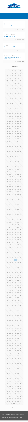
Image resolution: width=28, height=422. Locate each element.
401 (18, 237)
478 (15, 270)
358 (15, 219)
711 (12, 368)
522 (20, 287)
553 (7, 302)
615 (12, 328)
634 (15, 335)
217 (7, 161)
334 (15, 209)
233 (18, 166)
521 (18, 287)
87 (12, 106)
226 (15, 164)
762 (20, 388)
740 (10, 381)
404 (10, 239)
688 (15, 358)
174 (20, 141)
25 (7, 80)
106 (15, 113)
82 (15, 103)
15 (12, 75)
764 (10, 391)
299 (18, 194)
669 (12, 350)
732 (20, 376)
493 (7, 277)
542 (10, 297)
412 (15, 242)
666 (20, 348)
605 (18, 323)
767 (18, 391)
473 (18, 267)
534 (20, 292)
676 (15, 353)
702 (20, 363)
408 (20, 239)
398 (10, 237)
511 (7, 285)
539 (18, 295)
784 (15, 398)
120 (20, 118)
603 (12, 323)
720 (20, 371)
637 (7, 338)
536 (10, 295)
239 (18, 169)
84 (20, 103)
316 (15, 202)
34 (15, 83)
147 (12, 131)
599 (18, 320)
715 (7, 371)
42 (20, 85)
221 (18, 161)
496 (15, 277)
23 (18, 78)
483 (12, 272)
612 (20, 325)
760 (15, 388)
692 (10, 361)
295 (7, 194)
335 (18, 209)
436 (15, 252)
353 (18, 217)
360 (20, 219)
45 (12, 88)
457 (7, 262)
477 (12, 270)
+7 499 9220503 (9, 1)
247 (7, 174)
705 (12, 366)
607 (7, 325)
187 (7, 149)
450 (20, 257)
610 (15, 325)
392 (10, 234)
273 (12, 184)
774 (20, 393)
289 (7, 191)
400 (15, 237)
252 (20, 174)
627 (12, 333)
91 (7, 108)
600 (20, 320)
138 (20, 126)
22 (15, 78)
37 (7, 85)
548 (10, 300)
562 (15, 305)
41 (18, 85)
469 (7, 267)
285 (12, 189)
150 (20, 131)
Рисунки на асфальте (9, 36)
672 (20, 350)
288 (20, 189)
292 (15, 191)
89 (18, 106)
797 (19, 403)
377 (18, 227)
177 (12, 143)
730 (15, 376)
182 (10, 146)
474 (20, 267)
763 (7, 391)
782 (10, 398)
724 (15, 373)
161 (18, 136)
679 (7, 355)
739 (7, 381)
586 (15, 315)
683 (18, 355)
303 (12, 196)
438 (20, 252)
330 (20, 207)
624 (20, 330)
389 (18, 232)
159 (12, 136)
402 (20, 237)
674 (10, 353)
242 (10, 171)
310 (15, 199)
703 (7, 366)
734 (10, 378)
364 (15, 222)
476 (10, 270)
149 (18, 131)
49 (7, 90)
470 (10, 267)
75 (12, 101)
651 (12, 343)
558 (20, 302)
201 (12, 154)
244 (15, 171)
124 (15, 121)
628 (15, 333)
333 (12, 209)
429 (12, 249)
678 (20, 353)
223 (7, 164)
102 (20, 111)
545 (18, 297)
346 (15, 214)
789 (12, 401)
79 (7, 103)
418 (15, 244)
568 (15, 308)
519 (12, 287)
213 (12, 159)
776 (10, 396)
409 (7, 242)
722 (10, 373)
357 (12, 219)
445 (7, 257)
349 (7, 217)
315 (12, 202)
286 (15, 189)
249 (12, 174)
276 (20, 184)
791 (18, 401)
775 (7, 396)
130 (15, 123)
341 (18, 212)
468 (20, 265)
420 (20, 244)
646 (15, 340)
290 (10, 191)
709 (7, 368)
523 (7, 290)
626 (10, 333)
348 (20, 214)
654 (20, 343)
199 (7, 154)
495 (12, 277)
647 (18, 340)
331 (7, 209)
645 (12, 340)
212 (10, 159)
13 (7, 75)
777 (12, 396)
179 (18, 143)
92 (10, 108)
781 (7, 398)
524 (10, 290)
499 (7, 280)
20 (10, 78)
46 (15, 88)
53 (18, 90)
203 (18, 154)
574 (15, 310)
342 (20, 212)
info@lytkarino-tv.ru (19, 1)
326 (10, 207)
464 (10, 265)
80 (10, 103)
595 (7, 320)
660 (20, 345)
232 (15, 166)
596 (10, 320)
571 (7, 310)
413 (18, 242)
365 (18, 222)
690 (20, 358)
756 (20, 386)
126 (20, 121)
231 (12, 166)
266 (10, 181)
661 (7, 348)
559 (7, 305)
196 (15, 151)
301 (7, 196)
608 (10, 325)
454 (15, 260)
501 (12, 280)
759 (12, 388)
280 (15, 186)
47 (18, 88)
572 (10, 310)
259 (7, 179)
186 (20, 146)
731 (18, 376)
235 (7, 169)
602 (10, 323)
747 (12, 383)
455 (18, 260)
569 (18, 308)
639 (12, 338)
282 (20, 186)
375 (12, 227)
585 (12, 315)
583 (7, 315)
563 (18, 305)
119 (18, 118)
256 (15, 176)
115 (7, 118)
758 (10, 388)
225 (12, 164)
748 (15, 383)
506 (10, 282)
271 (7, 184)
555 (12, 302)
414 (20, 242)
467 (18, 265)
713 (18, 368)
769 (7, 393)
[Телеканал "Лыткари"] (14, 5)
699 (12, 363)
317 (18, 202)
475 (7, 270)
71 (18, 98)
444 (20, 255)
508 (15, 282)
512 (10, 285)
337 (7, 212)
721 (7, 373)
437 (18, 252)
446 (10, 257)
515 (18, 285)
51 (12, 90)
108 (20, 113)
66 (20, 96)
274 (15, 184)
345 (12, 214)
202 (15, 154)
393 (12, 234)
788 (10, 401)
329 (18, 207)
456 (20, 260)
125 (18, 121)
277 (7, 186)
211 (7, 159)
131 (18, 123)
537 (12, 295)
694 (15, 361)
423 (12, 247)
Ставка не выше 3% (9, 46)
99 (12, 111)
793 (8, 403)
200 (10, 154)
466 (15, 265)
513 (12, 285)
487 (7, 275)
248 (10, 174)
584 (10, 315)
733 (7, 378)
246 (20, 171)
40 (15, 85)
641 (18, 338)
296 (10, 194)
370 (15, 224)
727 (7, 376)
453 (12, 260)
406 (15, 239)
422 (10, 247)
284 (10, 189)
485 (18, 272)
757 (7, 388)
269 (18, 181)
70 (15, 98)
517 (7, 287)
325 (7, 207)
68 (10, 98)
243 (12, 171)
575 (18, 310)
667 (7, 350)
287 (18, 189)
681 (12, 355)
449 (18, 257)
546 (20, 297)
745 (7, 383)
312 (20, 199)
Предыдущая (15, 66)
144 (20, 128)
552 (20, 300)
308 (10, 199)
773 (18, 393)
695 (18, 361)
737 (18, 378)
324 (20, 204)
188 (10, 149)
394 (15, 234)
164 (10, 138)
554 (10, 302)
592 (15, 318)
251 (18, 174)
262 (15, 179)
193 (7, 151)
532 (15, 292)
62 (10, 96)
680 (10, 355)
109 (7, 116)
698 (10, 363)
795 (14, 403)
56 (10, 93)
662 (10, 348)
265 (7, 181)
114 (20, 116)
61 (7, 96)
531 (12, 292)
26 (10, 80)
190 (15, 149)
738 (20, 378)
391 (7, 234)
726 (20, 373)
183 (12, 146)
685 (7, 358)
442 (15, 255)
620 (10, 330)
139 (7, 128)
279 (12, 186)
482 (10, 272)
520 (15, 287)
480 (20, 270)
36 (20, 83)
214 (15, 159)
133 (7, 126)
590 (10, 318)
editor (7, 23)
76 (15, 101)
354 (20, 217)
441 (12, 255)
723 (12, 373)
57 (12, 93)
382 (15, 229)
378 (20, 227)
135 (12, 126)
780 (20, 396)
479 (18, 270)
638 (10, 338)
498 (20, 277)
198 (20, 151)
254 (10, 176)
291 (12, 191)
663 (12, 348)
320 (10, 204)
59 (18, 93)
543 (12, 297)
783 (12, 398)
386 (10, 232)
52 (15, 90)
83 (18, 103)
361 (7, 222)
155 (18, 133)
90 (20, 106)
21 (12, 78)
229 (7, 166)
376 (15, 227)
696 (20, 361)
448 (15, 257)
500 (10, 280)
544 (15, 297)
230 (10, 166)
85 (7, 106)
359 (18, 219)
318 (20, 202)
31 (7, 83)
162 (20, 136)
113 (18, 116)
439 (7, 255)
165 (12, 138)
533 (18, 292)
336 (20, 209)
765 (12, 391)
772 (15, 393)
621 (12, 330)
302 (10, 196)
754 (15, 386)
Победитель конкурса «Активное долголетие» (12, 58)
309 (12, 199)
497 (18, 277)
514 (15, 285)
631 (7, 335)
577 (7, 313)
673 (7, 353)
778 (15, 396)
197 (18, 151)
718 (15, 371)
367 (7, 224)
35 (18, 83)
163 (7, 138)
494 (10, 277)
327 (12, 207)
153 (12, 133)
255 (12, 176)
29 (18, 80)
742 (15, 381)
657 (12, 345)
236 (10, 169)
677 (18, 353)
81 (12, 103)
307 (7, 199)
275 (18, 184)
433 (7, 252)
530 (10, 292)
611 (18, 325)
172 (15, 141)
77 (18, 101)
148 (15, 131)
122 (10, 121)
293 (18, 191)
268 (15, 181)
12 (20, 73)
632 (10, 335)
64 (15, 96)
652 (15, 343)
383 (18, 229)
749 (18, 383)
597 (12, 320)
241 (7, 171)
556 (15, 302)
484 (15, 272)
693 (12, 361)
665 (18, 348)
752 (10, 386)
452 (10, 260)
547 (7, 300)
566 (10, 308)
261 (12, 179)
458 (10, 262)
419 (18, 244)
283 (7, 189)
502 (15, 280)
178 (15, 143)
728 (10, 376)
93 (12, 108)
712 (15, 368)
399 (12, 237)
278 (10, 186)
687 (12, 358)
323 (18, 204)
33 (12, 83)
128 (10, 123)
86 (10, 106)
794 (11, 403)
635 (18, 335)
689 (18, 358)
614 (10, 328)
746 (10, 383)
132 (20, 123)
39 (12, 85)
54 (20, 90)
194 (10, 151)
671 (18, 350)
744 (20, 381)
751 (7, 386)
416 (10, 244)
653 (18, 343)
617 (18, 328)
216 (20, 159)
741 (12, 381)
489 (12, 275)
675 (12, 353)
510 (20, 282)
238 (15, 169)
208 (15, 156)
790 (15, 401)
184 (15, 146)
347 (18, 214)
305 (18, 196)
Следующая (13, 407)
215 (18, 159)
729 (12, 376)
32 (10, 83)
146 (10, 131)
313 (7, 202)
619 (7, 330)
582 (20, 313)
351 (12, 217)
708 (20, 366)
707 (18, 366)
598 (15, 320)
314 (10, 202)
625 (7, 333)
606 (20, 323)
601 (7, 323)
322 (15, 204)
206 (10, 156)
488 (10, 275)
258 (20, 176)
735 (12, 378)
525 (12, 290)
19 (7, 78)
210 (20, 156)
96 (20, 108)
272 (10, 184)
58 (15, 93)
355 (7, 219)
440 (10, 255)
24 (20, 78)
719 (18, 371)
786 (20, 398)
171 (12, 141)
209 (18, 156)
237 (12, 169)
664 (15, 348)
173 (18, 141)
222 (20, 161)
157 (7, 136)
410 (10, 242)
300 (20, 194)
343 (7, 214)
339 (12, 212)
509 (18, 282)
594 (20, 318)
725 (18, 373)
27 (12, 80)
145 (7, 131)
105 (12, 113)
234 (20, 166)
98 (10, 111)
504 (20, 280)
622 (15, 330)
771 (12, 393)
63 (12, 96)
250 (15, 174)
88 (15, 106)
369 (12, 224)
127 (7, 123)
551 (18, 300)
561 (12, 305)
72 (20, 98)
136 (15, 126)
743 (18, 381)
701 (18, 363)
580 (15, 313)
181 (7, 146)
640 (15, 338)
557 (18, 302)
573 (12, 310)
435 (12, 252)
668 (10, 350)
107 (18, 113)
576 (20, 310)
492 (20, 275)
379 (7, 229)
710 (10, 368)
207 (12, 156)
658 (15, 345)
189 (12, 149)
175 (7, 143)
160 (15, 136)
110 (10, 116)
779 (18, 396)
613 (7, 328)
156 (20, 133)
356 (10, 219)
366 (20, 222)
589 (7, 318)
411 (12, 242)
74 (10, 101)
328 (15, 207)
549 (12, 300)
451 (7, 260)
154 (15, 133)
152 (10, 133)
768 (20, 391)
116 (10, 118)
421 (7, 247)
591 (12, 318)
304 (15, 196)
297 (12, 194)
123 (12, 121)
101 (18, 111)
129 (12, 123)
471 (12, 267)
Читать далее (21, 29)
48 (20, 88)
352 (15, 217)
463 (7, 265)
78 (20, 101)
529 (7, 292)
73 (7, 101)
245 (18, 171)
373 (7, 227)
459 (12, 262)
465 (12, 265)
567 (12, 308)
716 (10, 371)
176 (10, 143)
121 (7, 121)
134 (10, 126)
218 (10, 161)
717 (12, 371)
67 (7, 98)
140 (10, 128)
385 (7, 232)
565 (7, 308)
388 (15, 232)
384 (20, 229)
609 (12, 325)
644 (10, 340)
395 (18, 234)
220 (15, 161)
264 (20, 179)
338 (10, 212)
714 (20, 368)
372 (20, 224)
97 (7, 111)
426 (20, 247)
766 (15, 391)
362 (10, 222)
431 (18, 249)
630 (20, 333)
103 (7, 113)
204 (20, 154)
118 (15, 118)
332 (10, 209)
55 (7, 93)
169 (7, 141)
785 (18, 398)
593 (18, 318)
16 (15, 75)
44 (10, 88)
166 (15, 138)
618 (20, 328)
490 (15, 275)
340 (15, 212)
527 (18, 290)
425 (18, 247)
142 (15, 128)
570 (20, 308)
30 (20, 80)
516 (20, 285)
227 (18, 164)
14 (10, 75)
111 (12, 116)
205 (7, 156)
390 (20, 232)
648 (20, 340)
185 (18, 146)
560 (10, 305)
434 (10, 252)
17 (18, 75)
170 (10, 141)
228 (20, 164)
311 (18, 199)
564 (20, 305)
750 (20, 383)
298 (15, 194)
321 (12, 204)
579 (12, 313)
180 (20, 143)
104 (10, 113)
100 (15, 111)
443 (18, 255)
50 (10, 90)
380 (10, 229)
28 (15, 80)
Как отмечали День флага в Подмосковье (11, 25)
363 (12, 222)
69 (12, 98)
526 (15, 290)
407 (18, 239)
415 (7, 244)
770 (10, 393)
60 (20, 93)
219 (12, 161)
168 (20, 138)
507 (12, 282)
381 (12, 229)
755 (18, 386)
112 (15, 116)
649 (7, 343)
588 (20, 315)
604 (15, 323)
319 (7, 204)
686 (10, 358)
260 (10, 179)
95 (18, 108)
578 (10, 313)
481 (7, 272)
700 (15, 363)
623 (18, 330)
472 (15, 267)
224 (10, 164)
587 (18, 315)
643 (7, 340)
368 (10, 224)
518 (10, 287)
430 (15, 249)
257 (18, 176)
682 (15, 355)
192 (20, 149)
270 (20, 181)
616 (15, 328)
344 (10, 214)
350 (10, 217)
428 (10, 249)
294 (20, 191)
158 (10, 136)
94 (15, 108)
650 (10, 343)
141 (12, 128)
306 (20, 196)
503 (18, 280)
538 (15, 295)
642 (20, 338)
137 (18, 126)
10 (15, 73)
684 (20, 355)
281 (18, 186)
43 (7, 88)
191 (18, 149)
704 (10, 366)
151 (7, 133)
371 (18, 224)
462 (20, 262)
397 (7, 237)
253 (7, 176)
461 (18, 262)
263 (18, 179)
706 (15, 366)
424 (15, 247)
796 (16, 403)
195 (12, 151)
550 (15, 300)
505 (7, 282)
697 (7, 363)
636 (20, 335)
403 (7, 239)
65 (18, 96)
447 (12, 257)
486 (20, 272)
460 (15, 262)
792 (20, 401)
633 (12, 335)
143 (18, 128)
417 (12, 244)
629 (18, 333)
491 (18, 275)
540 (20, 295)
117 (12, 118)
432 (20, 249)
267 (12, 181)
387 (12, 232)
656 (10, 345)
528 (20, 290)
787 (7, 401)
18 (20, 75)
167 (18, 138)
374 (10, 227)
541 (7, 297)
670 (15, 350)
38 (10, 85)
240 (20, 169)
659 (18, 345)
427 (7, 249)
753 (12, 386)
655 (7, 345)
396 (20, 234)
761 (18, 388)
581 (18, 313)
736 (15, 378)
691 (7, 361)
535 (7, 295)
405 (12, 239)
